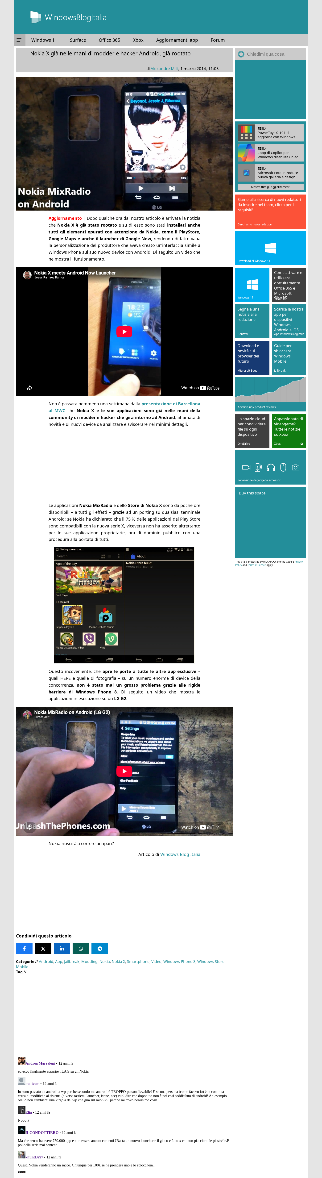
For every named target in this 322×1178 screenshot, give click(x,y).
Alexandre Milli (164, 68)
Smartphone (138, 961)
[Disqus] (124, 1114)
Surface (78, 40)
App (58, 961)
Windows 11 (44, 40)
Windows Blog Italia (180, 854)
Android (46, 961)
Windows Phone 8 (179, 961)
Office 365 (109, 40)
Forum (218, 40)
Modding (89, 961)
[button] (19, 40)
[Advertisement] (124, 465)
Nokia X (118, 961)
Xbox (138, 40)
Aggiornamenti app (177, 40)
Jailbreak (71, 961)
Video (156, 961)
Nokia (104, 961)
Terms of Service (257, 565)
